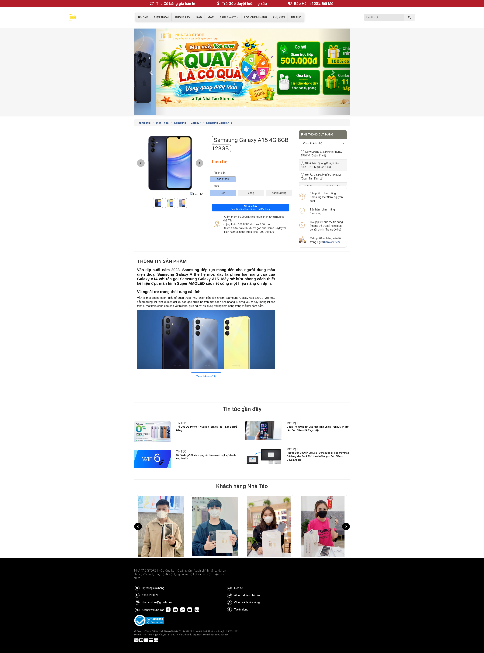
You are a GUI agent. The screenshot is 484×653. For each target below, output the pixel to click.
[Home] (72, 18)
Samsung (180, 115)
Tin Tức (296, 17)
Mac (211, 17)
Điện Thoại (161, 17)
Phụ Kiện (279, 17)
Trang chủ (143, 115)
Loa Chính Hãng (255, 17)
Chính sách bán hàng (247, 594)
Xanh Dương (279, 185)
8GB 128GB (223, 171)
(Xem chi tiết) (331, 234)
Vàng (251, 185)
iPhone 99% (182, 17)
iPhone (143, 17)
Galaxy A (196, 115)
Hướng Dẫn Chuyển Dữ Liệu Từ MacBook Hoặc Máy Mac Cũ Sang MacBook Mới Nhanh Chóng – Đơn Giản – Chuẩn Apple (318, 448)
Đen (223, 185)
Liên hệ (238, 580)
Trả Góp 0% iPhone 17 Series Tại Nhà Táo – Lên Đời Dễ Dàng (206, 421)
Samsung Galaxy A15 (219, 115)
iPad (199, 17)
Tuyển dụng (241, 601)
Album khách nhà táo (247, 587)
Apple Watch (229, 17)
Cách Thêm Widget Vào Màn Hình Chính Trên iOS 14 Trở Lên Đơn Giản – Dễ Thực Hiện (318, 421)
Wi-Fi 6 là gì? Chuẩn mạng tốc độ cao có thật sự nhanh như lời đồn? (206, 449)
